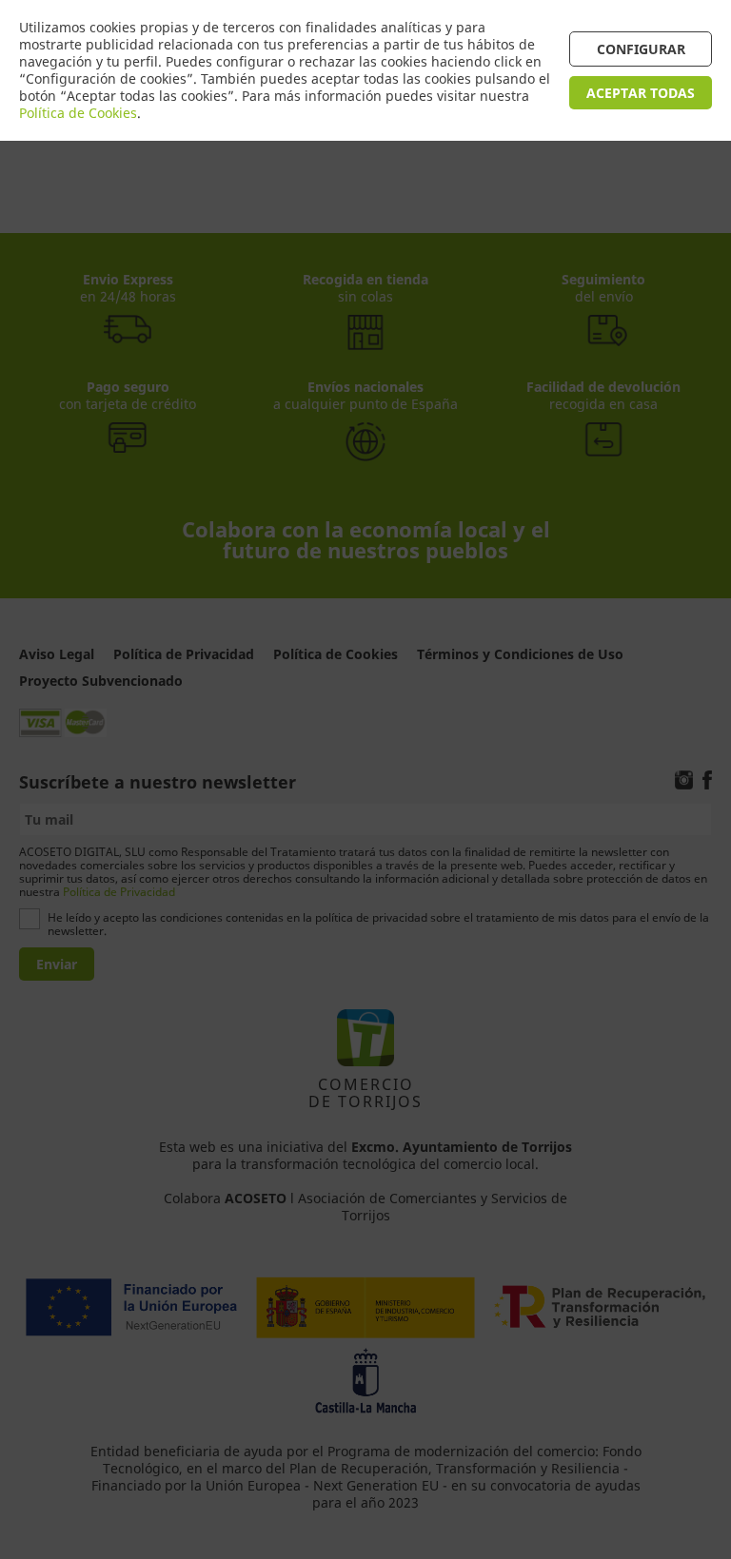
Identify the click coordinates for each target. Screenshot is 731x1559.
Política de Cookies (78, 113)
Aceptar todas (640, 93)
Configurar (641, 49)
